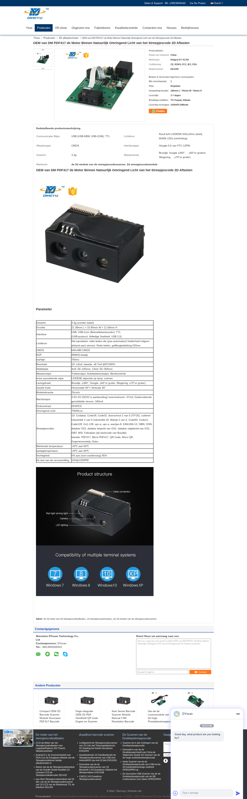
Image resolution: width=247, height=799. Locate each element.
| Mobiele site (134, 790)
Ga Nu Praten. (198, 3)
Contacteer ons (152, 27)
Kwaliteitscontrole (126, 27)
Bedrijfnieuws (190, 27)
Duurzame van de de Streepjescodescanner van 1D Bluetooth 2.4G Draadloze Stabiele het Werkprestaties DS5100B (98, 768)
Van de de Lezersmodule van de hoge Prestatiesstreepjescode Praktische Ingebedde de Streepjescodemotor (160, 720)
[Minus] (238, 714)
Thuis (36, 37)
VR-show (61, 27)
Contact (203, 672)
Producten (43, 27)
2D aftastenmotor (69, 37)
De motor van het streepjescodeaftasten (50, 736)
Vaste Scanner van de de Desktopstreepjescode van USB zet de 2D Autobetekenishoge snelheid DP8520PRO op (141, 765)
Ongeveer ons (81, 27)
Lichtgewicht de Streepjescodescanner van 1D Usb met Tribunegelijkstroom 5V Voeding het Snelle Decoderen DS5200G (98, 747)
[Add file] (175, 793)
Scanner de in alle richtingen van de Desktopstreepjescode (140, 744)
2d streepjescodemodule (99, 619)
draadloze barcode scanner (96, 734)
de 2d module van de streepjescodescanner (135, 619)
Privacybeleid (43, 796)
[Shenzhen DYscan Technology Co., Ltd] (45, 13)
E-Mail (110, 790)
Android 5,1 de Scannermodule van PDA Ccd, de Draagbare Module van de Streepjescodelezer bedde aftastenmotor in (55, 759)
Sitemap (121, 790)
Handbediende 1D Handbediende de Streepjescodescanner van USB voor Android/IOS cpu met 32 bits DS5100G (98, 758)
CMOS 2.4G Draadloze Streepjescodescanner (90, 777)
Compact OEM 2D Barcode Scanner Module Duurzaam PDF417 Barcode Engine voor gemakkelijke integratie (50, 721)
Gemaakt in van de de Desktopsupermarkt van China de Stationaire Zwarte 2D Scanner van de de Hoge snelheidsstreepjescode (141, 753)
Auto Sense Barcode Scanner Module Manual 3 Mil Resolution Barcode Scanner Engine (123, 718)
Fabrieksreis (102, 27)
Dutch (217, 3)
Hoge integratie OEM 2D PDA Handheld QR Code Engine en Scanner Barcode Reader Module (87, 720)
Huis (29, 27)
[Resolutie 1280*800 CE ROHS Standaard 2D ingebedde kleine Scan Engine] (195, 700)
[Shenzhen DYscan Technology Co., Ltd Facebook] (165, 761)
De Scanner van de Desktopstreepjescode (136, 736)
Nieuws (171, 27)
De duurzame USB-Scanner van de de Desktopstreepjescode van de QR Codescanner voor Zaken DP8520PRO (142, 776)
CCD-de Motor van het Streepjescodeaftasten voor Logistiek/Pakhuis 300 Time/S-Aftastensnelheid (51, 747)
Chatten (160, 111)
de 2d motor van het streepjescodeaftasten (64, 619)
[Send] (238, 793)
